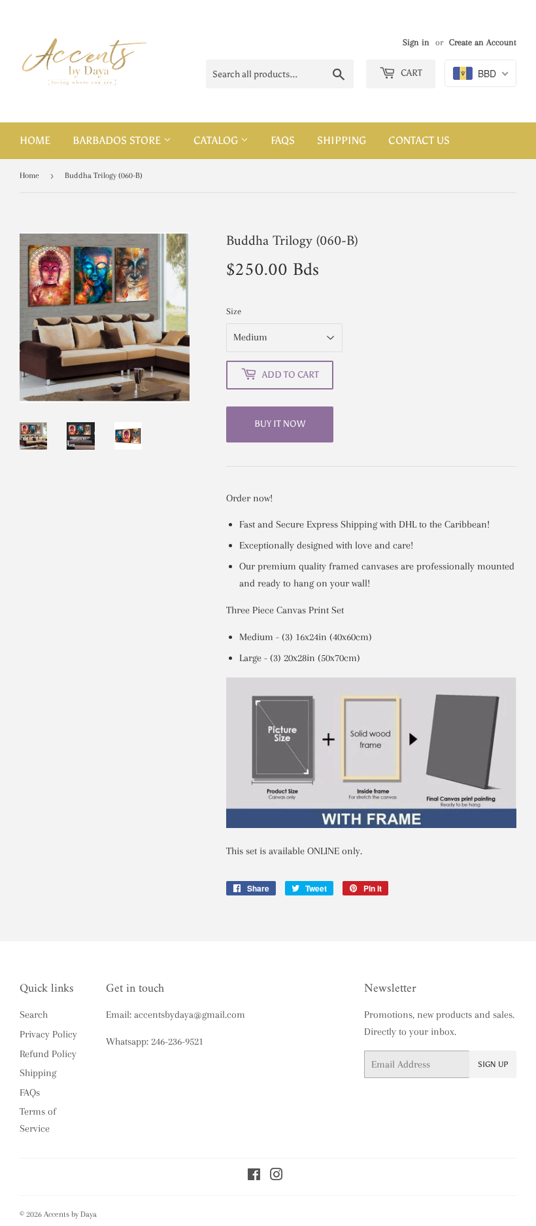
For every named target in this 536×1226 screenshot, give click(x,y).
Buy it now (279, 423)
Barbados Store (118, 140)
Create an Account (482, 42)
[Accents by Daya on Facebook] (254, 1176)
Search (34, 1014)
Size (233, 311)
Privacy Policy (48, 1034)
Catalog (217, 140)
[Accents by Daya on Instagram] (276, 1176)
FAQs (283, 140)
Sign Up (493, 1064)
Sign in (416, 42)
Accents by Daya (70, 1214)
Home (35, 140)
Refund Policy (48, 1054)
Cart (410, 73)
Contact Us (419, 140)
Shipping (341, 140)
